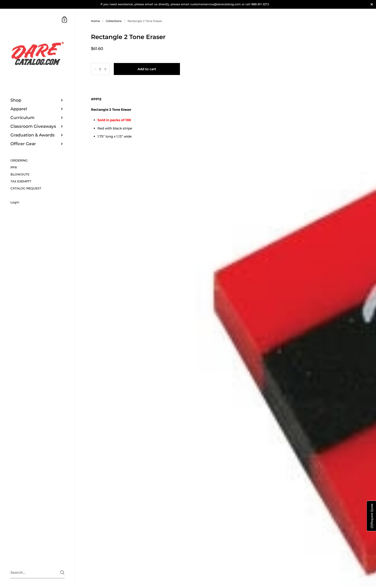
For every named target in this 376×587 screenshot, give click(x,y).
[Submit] (62, 572)
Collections (114, 21)
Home (95, 21)
